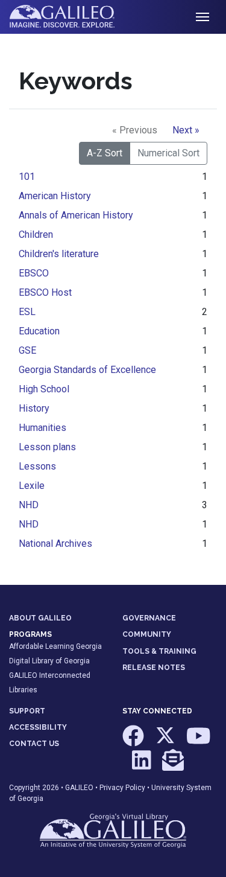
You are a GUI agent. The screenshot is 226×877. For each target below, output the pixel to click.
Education (39, 331)
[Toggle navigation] (202, 17)
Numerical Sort (168, 153)
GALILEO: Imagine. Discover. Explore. (71, 17)
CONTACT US (34, 743)
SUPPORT (27, 711)
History (34, 408)
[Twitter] (166, 742)
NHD (29, 505)
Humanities (42, 427)
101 (27, 176)
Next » (185, 130)
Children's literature (59, 254)
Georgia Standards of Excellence (87, 369)
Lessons (37, 466)
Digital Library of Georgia (49, 661)
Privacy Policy (122, 787)
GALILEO (79, 787)
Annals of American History (76, 215)
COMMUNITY (146, 634)
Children (36, 234)
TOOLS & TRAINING (159, 651)
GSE (27, 350)
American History (55, 196)
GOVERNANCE (149, 618)
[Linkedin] (142, 765)
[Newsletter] (173, 765)
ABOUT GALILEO (40, 618)
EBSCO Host (45, 292)
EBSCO (34, 273)
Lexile (32, 485)
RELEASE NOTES (153, 667)
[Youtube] (198, 742)
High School (44, 389)
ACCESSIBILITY (38, 727)
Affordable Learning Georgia (55, 646)
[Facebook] (134, 742)
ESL (27, 311)
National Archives (55, 543)
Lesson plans (47, 447)
